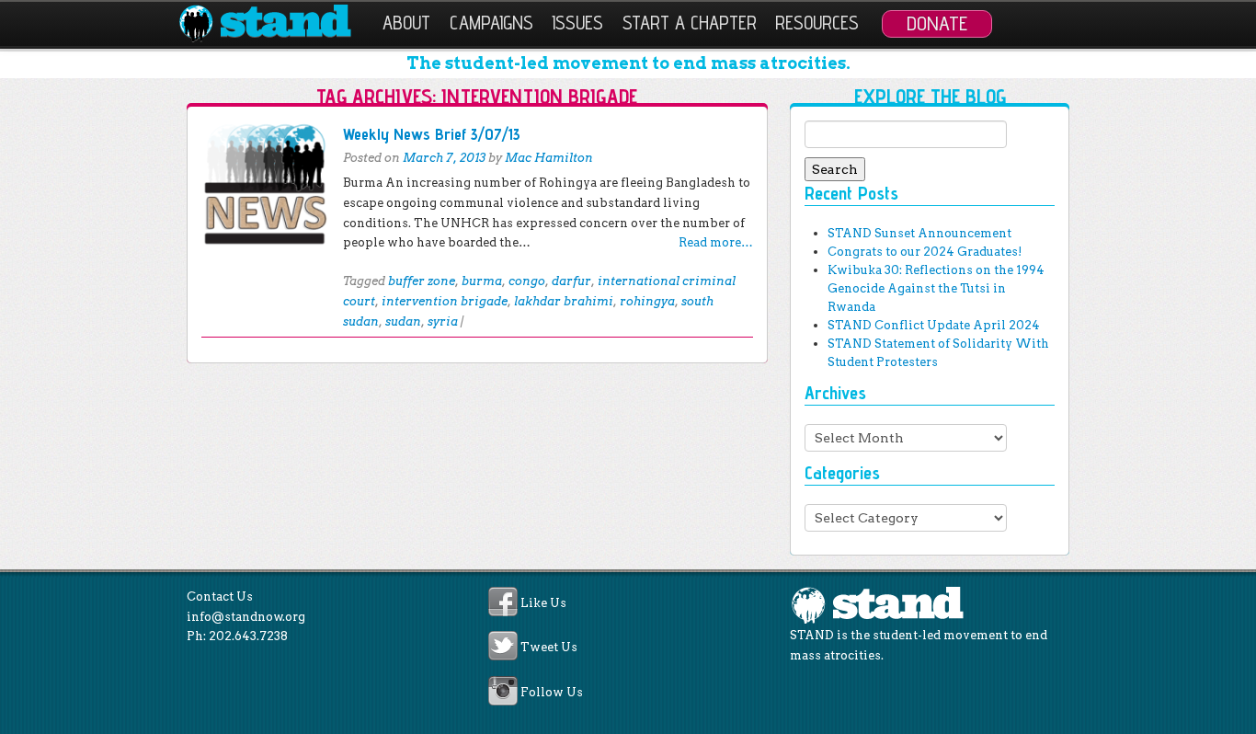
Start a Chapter (689, 22)
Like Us (543, 603)
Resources (817, 22)
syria (443, 321)
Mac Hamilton (549, 158)
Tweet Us (548, 648)
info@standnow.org (246, 617)
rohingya (647, 301)
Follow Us (551, 692)
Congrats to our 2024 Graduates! (925, 251)
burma (482, 281)
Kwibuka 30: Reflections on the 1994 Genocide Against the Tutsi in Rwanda (936, 288)
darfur (571, 281)
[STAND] (275, 24)
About (406, 22)
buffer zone (421, 281)
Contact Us (220, 596)
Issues (577, 22)
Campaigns (491, 22)
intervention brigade (445, 301)
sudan (403, 321)
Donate (937, 23)
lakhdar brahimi (563, 301)
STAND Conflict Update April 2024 (934, 325)
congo (526, 281)
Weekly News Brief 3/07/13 (431, 133)
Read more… (716, 242)
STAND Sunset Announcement (919, 233)
